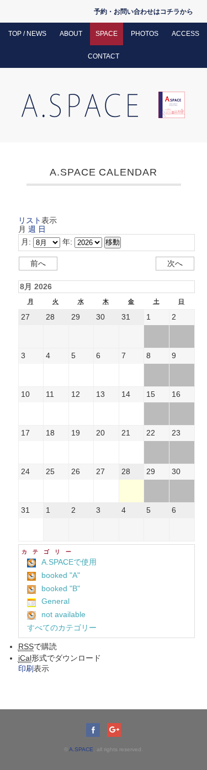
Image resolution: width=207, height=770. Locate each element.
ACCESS (185, 34)
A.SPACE (81, 749)
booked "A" (60, 575)
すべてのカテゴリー (62, 627)
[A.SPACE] (104, 96)
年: (67, 241)
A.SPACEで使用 (69, 561)
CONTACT (103, 56)
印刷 (33, 668)
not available (63, 614)
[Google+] (114, 729)
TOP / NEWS (27, 34)
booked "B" (60, 588)
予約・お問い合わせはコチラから (143, 11)
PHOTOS (144, 34)
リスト (37, 220)
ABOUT (71, 34)
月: (26, 241)
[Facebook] (95, 729)
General (55, 601)
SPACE (106, 34)
